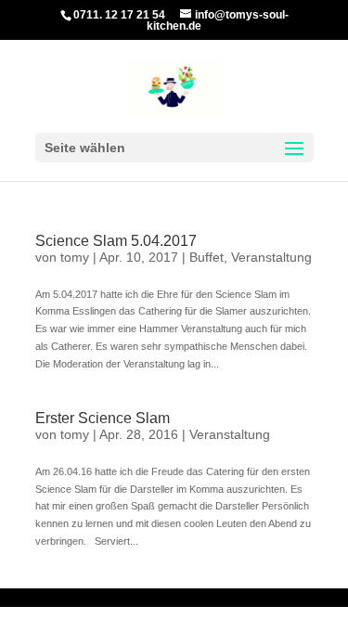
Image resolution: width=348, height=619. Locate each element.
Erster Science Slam (102, 418)
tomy (74, 257)
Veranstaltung (271, 257)
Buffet (206, 257)
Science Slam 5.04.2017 (116, 241)
